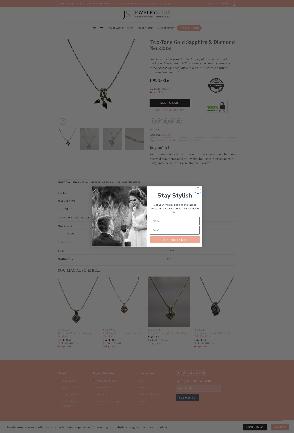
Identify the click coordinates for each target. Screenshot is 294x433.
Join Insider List (175, 240)
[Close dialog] (198, 191)
